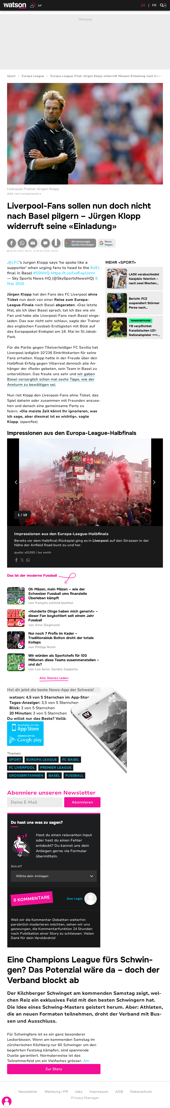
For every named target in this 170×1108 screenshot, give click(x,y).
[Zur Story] (85, 1014)
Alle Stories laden (53, 678)
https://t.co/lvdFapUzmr (73, 273)
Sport (11, 76)
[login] (7, 1101)
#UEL (95, 267)
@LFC (13, 262)
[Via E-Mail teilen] (32, 243)
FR (154, 5)
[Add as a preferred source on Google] (80, 243)
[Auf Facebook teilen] (11, 243)
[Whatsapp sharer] (28, 560)
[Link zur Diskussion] (45, 243)
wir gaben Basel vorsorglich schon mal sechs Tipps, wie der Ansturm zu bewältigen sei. (51, 379)
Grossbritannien (26, 775)
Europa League (33, 76)
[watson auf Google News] (107, 243)
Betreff (16, 866)
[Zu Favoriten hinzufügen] (56, 243)
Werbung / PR (56, 1091)
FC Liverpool (22, 767)
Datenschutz (141, 1091)
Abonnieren (82, 802)
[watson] (15, 5)
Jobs (78, 1091)
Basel (54, 775)
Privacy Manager (85, 1098)
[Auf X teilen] (22, 560)
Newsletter (27, 1091)
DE (143, 5)
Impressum (98, 1091)
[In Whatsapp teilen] (22, 243)
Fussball (74, 775)
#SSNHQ (41, 273)
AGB (119, 1091)
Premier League (55, 767)
